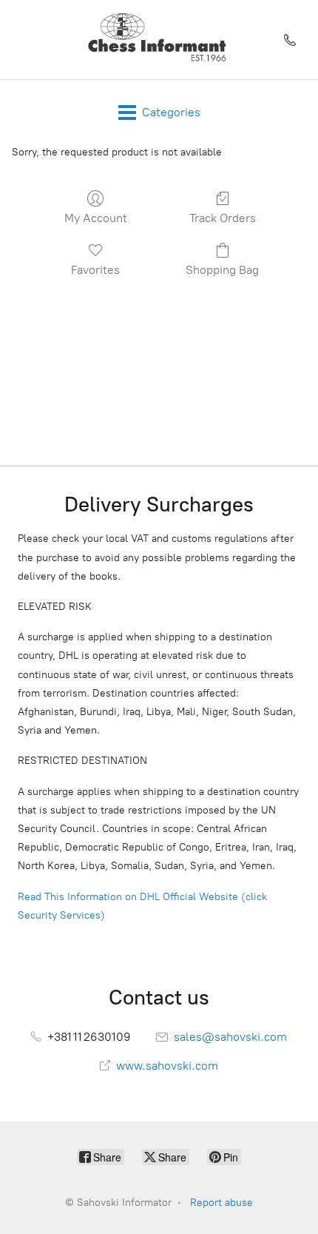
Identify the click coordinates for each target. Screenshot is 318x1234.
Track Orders (222, 218)
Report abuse (221, 1202)
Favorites (95, 270)
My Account (95, 218)
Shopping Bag (222, 270)
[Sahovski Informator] (158, 39)
